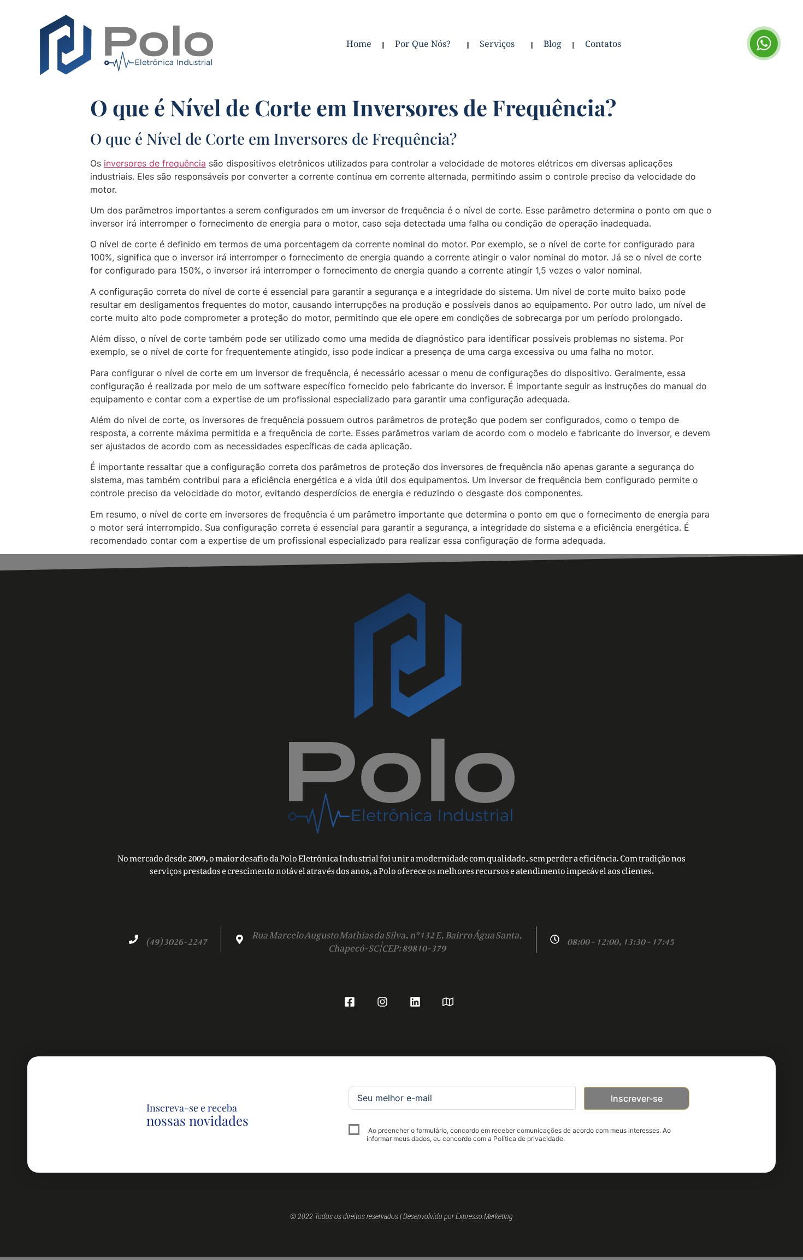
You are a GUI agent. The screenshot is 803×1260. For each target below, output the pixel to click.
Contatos (603, 45)
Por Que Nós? (423, 45)
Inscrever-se (637, 1098)
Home (358, 45)
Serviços (497, 45)
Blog (553, 45)
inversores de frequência (155, 163)
